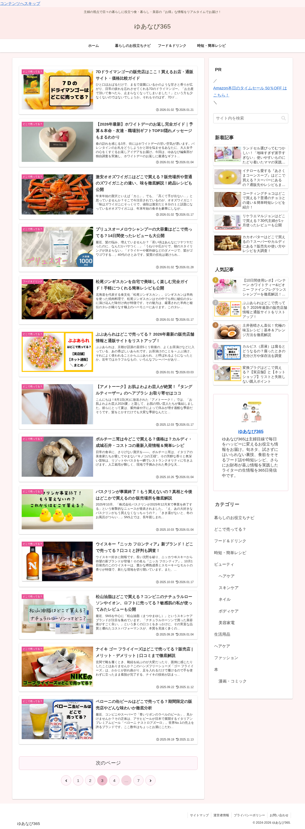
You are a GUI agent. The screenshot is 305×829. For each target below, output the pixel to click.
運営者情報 (221, 815)
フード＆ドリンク (230, 541)
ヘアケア (227, 576)
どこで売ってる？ (230, 529)
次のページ (108, 763)
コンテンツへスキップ (20, 3)
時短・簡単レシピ (230, 553)
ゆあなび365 (250, 431)
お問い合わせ (279, 815)
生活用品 (222, 634)
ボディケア (229, 611)
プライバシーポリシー (249, 815)
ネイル (225, 599)
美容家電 (227, 623)
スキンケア (229, 588)
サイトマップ (199, 815)
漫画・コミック (233, 681)
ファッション (226, 658)
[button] (284, 118)
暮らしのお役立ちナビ (234, 518)
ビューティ (224, 564)
